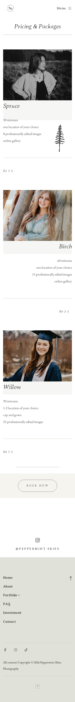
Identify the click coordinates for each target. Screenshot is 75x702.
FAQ (6, 604)
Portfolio (10, 595)
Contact (9, 622)
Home (8, 578)
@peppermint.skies (38, 548)
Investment (12, 613)
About (8, 586)
